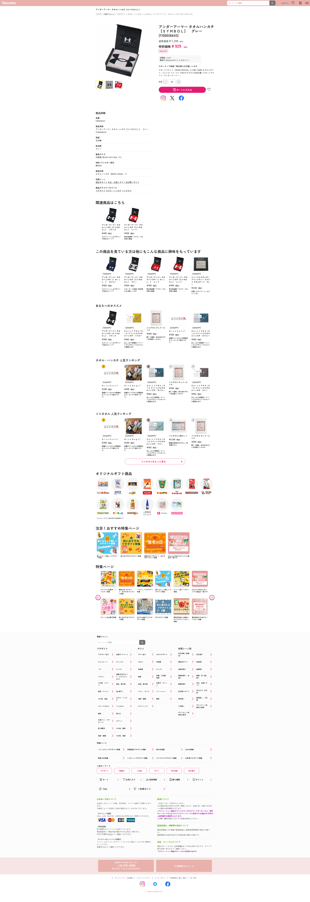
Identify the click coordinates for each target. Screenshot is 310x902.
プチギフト (100, 190)
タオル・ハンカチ (113, 190)
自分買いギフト (132, 182)
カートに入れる (182, 90)
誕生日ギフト (101, 182)
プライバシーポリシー (144, 878)
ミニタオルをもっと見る (153, 461)
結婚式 (121, 771)
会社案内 (130, 878)
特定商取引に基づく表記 (178, 878)
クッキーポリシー (160, 878)
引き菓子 (191, 771)
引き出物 (174, 771)
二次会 (139, 771)
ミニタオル (127, 190)
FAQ (110, 834)
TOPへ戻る (193, 878)
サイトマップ (119, 878)
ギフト (156, 771)
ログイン (285, 3)
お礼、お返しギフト (116, 182)
